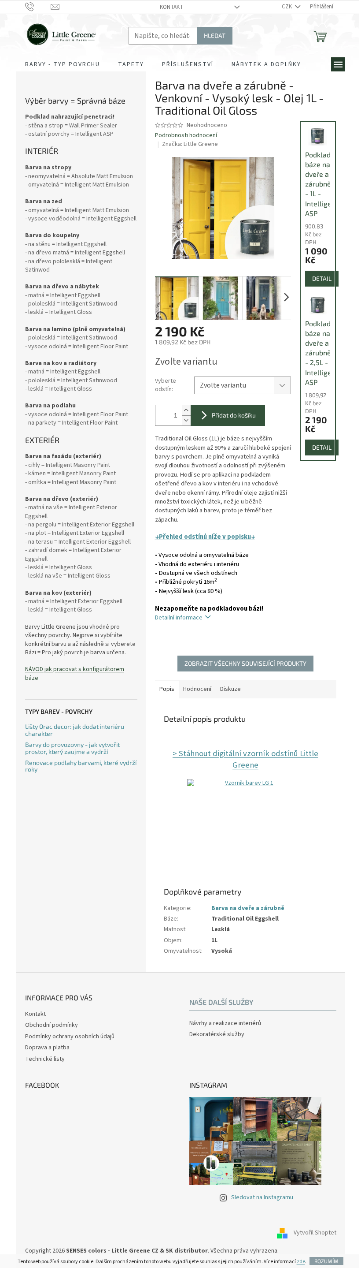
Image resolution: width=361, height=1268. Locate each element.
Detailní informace (179, 617)
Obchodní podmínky (51, 1025)
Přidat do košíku (234, 415)
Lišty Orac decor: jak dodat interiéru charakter (74, 730)
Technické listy (45, 1059)
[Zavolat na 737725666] (38, 7)
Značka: (190, 144)
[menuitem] (62, 64)
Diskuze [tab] (230, 689)
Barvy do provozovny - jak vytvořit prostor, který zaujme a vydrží (72, 748)
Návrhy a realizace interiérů (225, 1023)
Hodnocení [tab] (197, 689)
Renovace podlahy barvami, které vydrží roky (80, 766)
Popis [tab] (166, 689)
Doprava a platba (47, 1047)
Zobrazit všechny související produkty (245, 663)
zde (301, 1261)
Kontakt (171, 7)
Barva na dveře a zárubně (247, 908)
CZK (287, 7)
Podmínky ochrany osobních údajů (69, 1036)
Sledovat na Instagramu (262, 1197)
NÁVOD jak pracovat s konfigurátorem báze (74, 673)
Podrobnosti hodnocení (186, 135)
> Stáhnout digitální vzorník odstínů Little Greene (245, 759)
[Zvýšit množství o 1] (186, 410)
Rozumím (326, 1261)
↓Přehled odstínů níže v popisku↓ (205, 536)
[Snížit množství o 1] (186, 420)
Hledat (214, 35)
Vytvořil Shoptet (315, 1233)
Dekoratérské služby (216, 1034)
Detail (322, 278)
